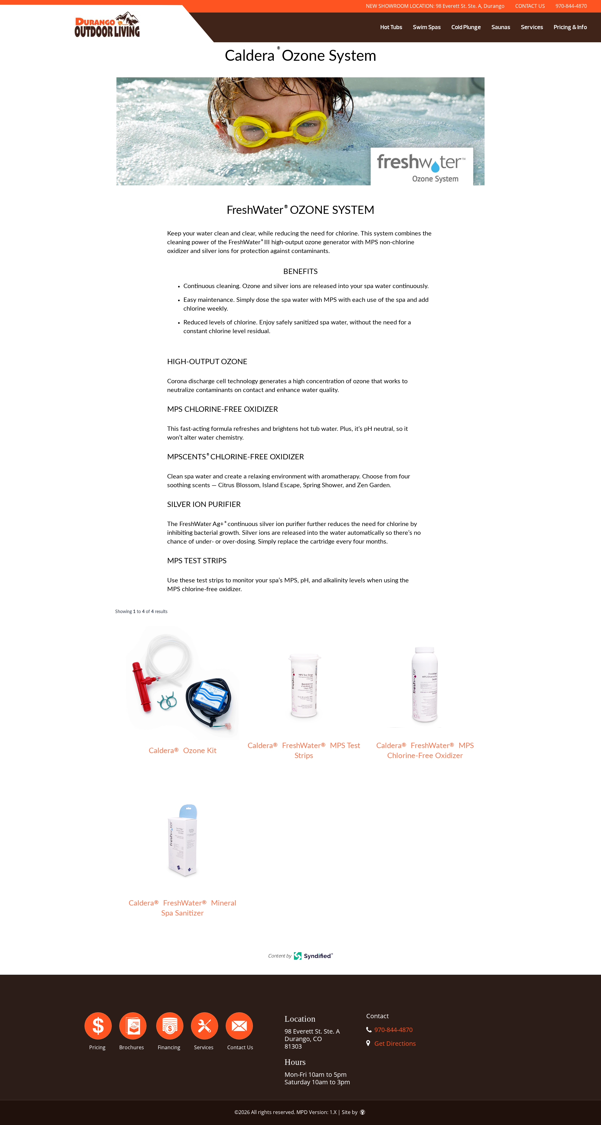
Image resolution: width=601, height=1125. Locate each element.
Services (532, 27)
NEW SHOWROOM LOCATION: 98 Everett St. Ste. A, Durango (435, 6)
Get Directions (395, 1043)
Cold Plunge (466, 27)
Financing (169, 1047)
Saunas (500, 27)
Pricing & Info (570, 27)
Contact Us (240, 1047)
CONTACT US (530, 6)
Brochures (131, 1047)
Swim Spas (427, 27)
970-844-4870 (571, 6)
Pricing (97, 1047)
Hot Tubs (391, 27)
